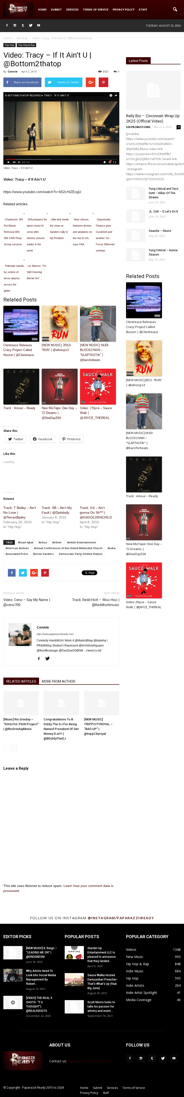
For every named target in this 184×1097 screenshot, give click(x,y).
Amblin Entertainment (81, 542)
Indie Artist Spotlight (141, 992)
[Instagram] (14, 25)
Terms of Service (95, 9)
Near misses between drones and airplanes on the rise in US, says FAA (82, 232)
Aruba (111, 548)
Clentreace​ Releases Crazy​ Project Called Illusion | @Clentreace (18, 350)
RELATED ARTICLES (21, 681)
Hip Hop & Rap (26, 45)
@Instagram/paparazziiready (121, 917)
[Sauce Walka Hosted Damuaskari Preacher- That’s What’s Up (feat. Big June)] (74, 979)
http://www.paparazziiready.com (55, 634)
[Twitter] (30, 25)
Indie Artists (135, 985)
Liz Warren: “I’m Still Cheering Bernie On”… (36, 272)
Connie (12, 71)
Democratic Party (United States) (80, 554)
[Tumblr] (22, 25)
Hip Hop (9, 45)
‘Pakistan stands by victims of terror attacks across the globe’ (14, 278)
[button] (175, 9)
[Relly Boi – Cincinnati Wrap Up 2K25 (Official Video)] (153, 90)
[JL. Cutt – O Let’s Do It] (135, 216)
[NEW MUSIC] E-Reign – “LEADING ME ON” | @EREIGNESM (41, 952)
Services (72, 9)
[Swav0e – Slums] (135, 235)
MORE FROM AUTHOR (58, 681)
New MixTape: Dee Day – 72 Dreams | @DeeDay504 (59, 413)
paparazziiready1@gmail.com (90, 1061)
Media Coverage (138, 999)
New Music (134, 956)
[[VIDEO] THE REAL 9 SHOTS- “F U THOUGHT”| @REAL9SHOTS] (13, 1002)
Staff (143, 9)
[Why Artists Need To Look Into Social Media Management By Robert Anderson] (13, 975)
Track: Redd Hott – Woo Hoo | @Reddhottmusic (95, 602)
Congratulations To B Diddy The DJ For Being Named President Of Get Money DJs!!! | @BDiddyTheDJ (61, 729)
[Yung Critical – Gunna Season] (135, 255)
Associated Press (17, 554)
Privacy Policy (123, 9)
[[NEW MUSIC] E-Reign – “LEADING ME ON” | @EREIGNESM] (13, 952)
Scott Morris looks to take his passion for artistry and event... (101, 1007)
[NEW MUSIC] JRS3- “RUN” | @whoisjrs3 (56, 347)
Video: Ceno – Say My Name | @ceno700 (26, 602)
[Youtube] (38, 25)
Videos (131, 949)
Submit (56, 9)
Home (42, 9)
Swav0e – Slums (160, 231)
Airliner (57, 542)
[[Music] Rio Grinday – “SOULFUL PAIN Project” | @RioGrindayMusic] (21, 703)
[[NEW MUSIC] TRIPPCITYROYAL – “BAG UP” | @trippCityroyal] (101, 703)
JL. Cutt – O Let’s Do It (163, 211)
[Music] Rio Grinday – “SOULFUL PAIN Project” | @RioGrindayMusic (21, 724)
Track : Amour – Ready (19, 408)
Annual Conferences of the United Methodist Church (68, 548)
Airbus (43, 542)
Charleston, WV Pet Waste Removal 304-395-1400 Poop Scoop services (13, 232)
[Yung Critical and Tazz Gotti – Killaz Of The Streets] (135, 193)
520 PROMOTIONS (138, 127)
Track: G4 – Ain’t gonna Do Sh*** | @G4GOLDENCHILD (96, 512)
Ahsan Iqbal (25, 542)
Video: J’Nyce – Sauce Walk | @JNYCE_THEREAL (96, 413)
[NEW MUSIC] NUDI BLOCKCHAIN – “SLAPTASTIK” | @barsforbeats (94, 352)
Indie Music (135, 971)
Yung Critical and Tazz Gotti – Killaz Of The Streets (163, 193)
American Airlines (17, 548)
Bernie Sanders (43, 554)
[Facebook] (7, 25)
